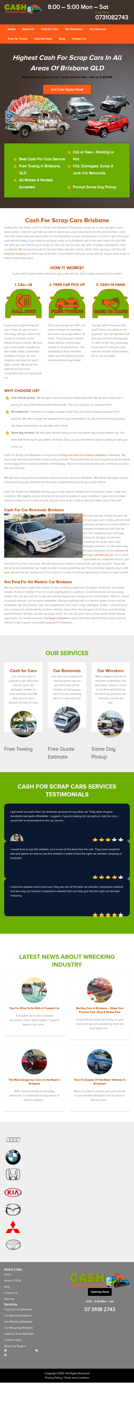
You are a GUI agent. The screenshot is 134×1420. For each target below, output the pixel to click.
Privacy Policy (53, 1377)
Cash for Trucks (17, 38)
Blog (62, 38)
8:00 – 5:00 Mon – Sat (78, 7)
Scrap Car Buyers (14, 1346)
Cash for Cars (49, 29)
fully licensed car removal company (84, 455)
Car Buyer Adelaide (56, 618)
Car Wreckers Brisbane (18, 1321)
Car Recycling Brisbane (18, 1327)
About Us (28, 29)
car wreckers (117, 334)
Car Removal (98, 29)
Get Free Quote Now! (67, 89)
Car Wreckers (74, 29)
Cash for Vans (43, 38)
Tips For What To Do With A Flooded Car (34, 1008)
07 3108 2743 (99, 1309)
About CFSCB (12, 1280)
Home (11, 29)
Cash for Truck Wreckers (19, 1333)
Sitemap (9, 1299)
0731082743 (111, 15)
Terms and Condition (76, 1377)
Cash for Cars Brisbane (18, 1309)
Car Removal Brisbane (18, 1315)
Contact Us (79, 38)
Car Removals (67, 670)
